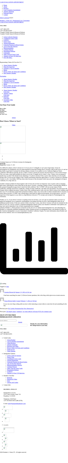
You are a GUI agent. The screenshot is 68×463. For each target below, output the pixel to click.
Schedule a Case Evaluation (11, 68)
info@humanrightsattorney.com (17, 403)
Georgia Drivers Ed (9, 292)
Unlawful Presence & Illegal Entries (14, 45)
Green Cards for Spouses (11, 37)
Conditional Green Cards (11, 38)
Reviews (6, 8)
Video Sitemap (11, 351)
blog (7, 286)
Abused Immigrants (9, 43)
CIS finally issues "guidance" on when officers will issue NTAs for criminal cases (29, 311)
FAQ (8, 381)
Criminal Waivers (8, 49)
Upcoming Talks (8, 100)
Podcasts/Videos (8, 13)
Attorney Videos (8, 94)
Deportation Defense (9, 51)
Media (5, 70)
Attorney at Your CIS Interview (12, 56)
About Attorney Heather (10, 65)
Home (5, 5)
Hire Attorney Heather (10, 73)
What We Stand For (9, 67)
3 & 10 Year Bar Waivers (11, 46)
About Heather (11, 340)
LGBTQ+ (6, 40)
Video (13, 125)
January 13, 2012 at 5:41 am (23, 292)
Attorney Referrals (9, 11)
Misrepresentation (8, 48)
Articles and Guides (12, 382)
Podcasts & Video (12, 379)
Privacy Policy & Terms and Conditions (15, 71)
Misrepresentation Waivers (14, 365)
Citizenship (7, 53)
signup (14, 117)
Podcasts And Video (12, 346)
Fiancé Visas (7, 41)
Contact (6, 15)
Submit (20, 322)
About (5, 7)
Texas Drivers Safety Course (12, 301)
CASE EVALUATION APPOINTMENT (12, 2)
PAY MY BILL (8, 57)
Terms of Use (11, 349)
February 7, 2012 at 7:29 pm (29, 301)
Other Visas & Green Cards (11, 54)
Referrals (6, 97)
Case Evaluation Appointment (12, 10)
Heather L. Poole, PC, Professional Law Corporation (15, 20)
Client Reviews (11, 343)
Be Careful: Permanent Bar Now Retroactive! (21, 308)
